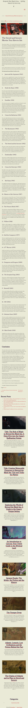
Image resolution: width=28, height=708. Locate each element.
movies (5, 387)
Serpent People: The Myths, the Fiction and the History (13, 409)
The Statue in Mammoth (20, 391)
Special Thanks (19, 707)
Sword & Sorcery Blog (15, 702)
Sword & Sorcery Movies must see (14, 16)
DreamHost (13, 707)
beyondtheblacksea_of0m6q (17, 21)
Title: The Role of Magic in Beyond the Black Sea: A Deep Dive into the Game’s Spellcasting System (15, 399)
